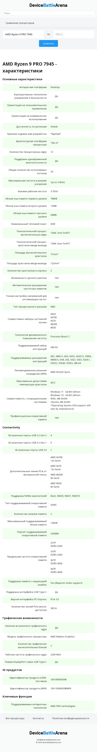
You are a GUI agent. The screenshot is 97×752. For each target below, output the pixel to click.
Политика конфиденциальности (70, 718)
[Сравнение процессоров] (48, 5)
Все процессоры (15, 718)
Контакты (38, 718)
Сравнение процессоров (20, 22)
